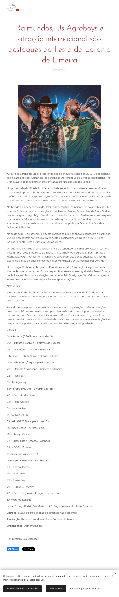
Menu (112, 8)
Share (15, 549)
